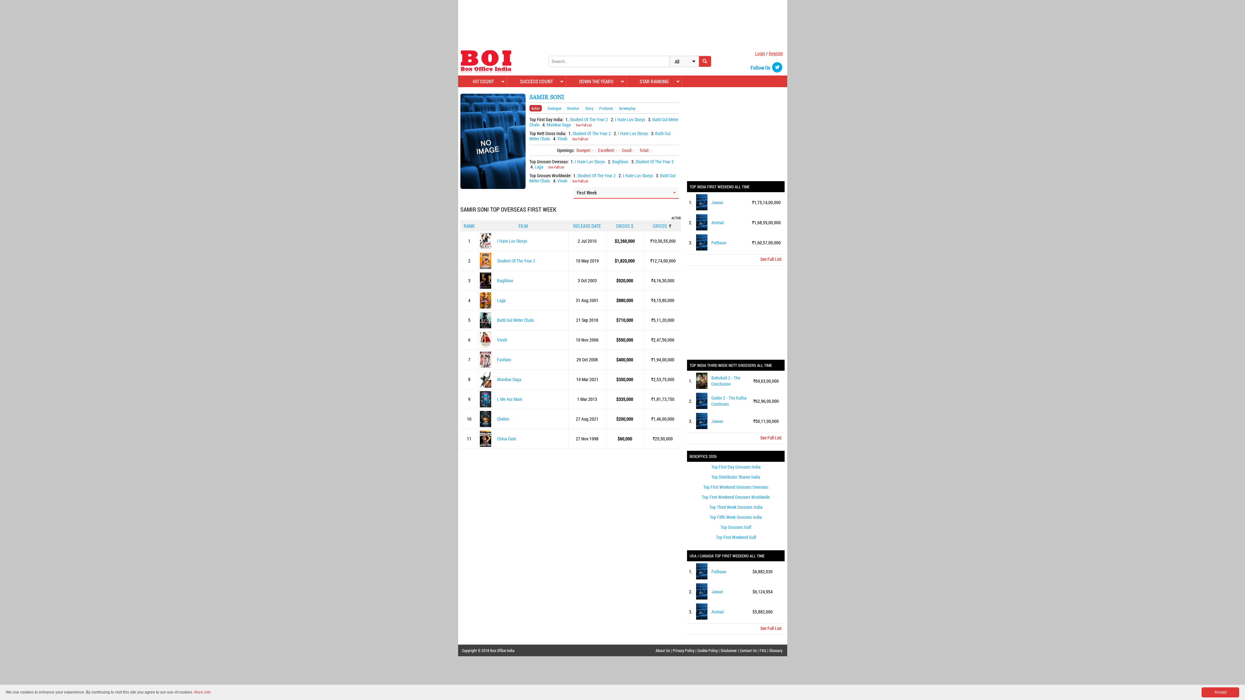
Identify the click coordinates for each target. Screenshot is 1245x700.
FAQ (763, 650)
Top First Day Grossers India (736, 467)
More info (202, 692)
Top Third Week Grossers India (736, 507)
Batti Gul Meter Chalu (515, 320)
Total (643, 150)
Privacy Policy (683, 650)
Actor (535, 108)
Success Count (536, 81)
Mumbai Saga (559, 125)
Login (760, 53)
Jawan (717, 202)
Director (573, 108)
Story (589, 108)
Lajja (539, 167)
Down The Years (596, 81)
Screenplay (627, 108)
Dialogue (554, 108)
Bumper (583, 150)
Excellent (606, 150)
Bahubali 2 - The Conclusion (725, 381)
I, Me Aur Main (509, 399)
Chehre (503, 419)
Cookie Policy (707, 650)
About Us (663, 650)
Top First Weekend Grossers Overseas (735, 487)
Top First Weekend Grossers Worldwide (736, 497)
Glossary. (776, 650)
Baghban (620, 161)
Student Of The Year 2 (589, 119)
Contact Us (748, 650)
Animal (717, 222)
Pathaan (719, 242)
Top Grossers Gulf (735, 527)
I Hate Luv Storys (630, 119)
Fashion (504, 359)
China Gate (506, 439)
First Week (587, 192)
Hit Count (483, 81)
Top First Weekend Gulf (736, 537)
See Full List (584, 124)
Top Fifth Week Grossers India (736, 517)
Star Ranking (654, 81)
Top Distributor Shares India (735, 477)
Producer (606, 108)
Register (776, 53)
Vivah (562, 138)
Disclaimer (729, 650)
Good (626, 150)
